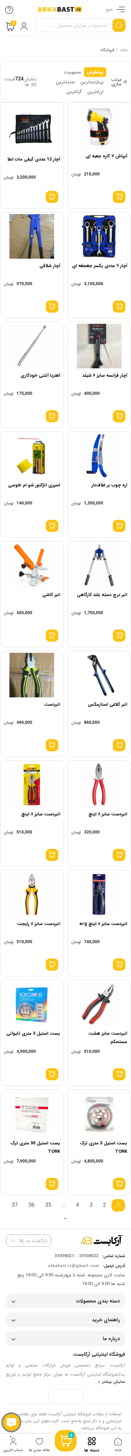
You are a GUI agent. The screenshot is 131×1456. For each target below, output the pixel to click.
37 (15, 1205)
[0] (66, 1449)
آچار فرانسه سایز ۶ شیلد (104, 375)
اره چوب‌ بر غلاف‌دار (109, 485)
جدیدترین (65, 82)
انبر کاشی (51, 594)
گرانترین (74, 91)
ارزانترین (95, 91)
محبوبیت (72, 72)
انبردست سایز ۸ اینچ (107, 814)
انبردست (52, 704)
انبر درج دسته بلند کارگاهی (102, 594)
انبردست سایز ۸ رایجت (38, 923)
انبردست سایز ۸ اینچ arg (103, 923)
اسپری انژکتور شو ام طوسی (34, 485)
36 (31, 1205)
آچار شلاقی (49, 265)
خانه (124, 50)
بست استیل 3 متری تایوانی (33, 1033)
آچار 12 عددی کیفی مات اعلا (33, 159)
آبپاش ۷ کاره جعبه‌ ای (106, 156)
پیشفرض (95, 72)
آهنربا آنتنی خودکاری (40, 375)
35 (48, 1205)
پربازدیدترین (91, 82)
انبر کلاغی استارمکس (107, 704)
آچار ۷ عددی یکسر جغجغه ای (99, 265)
